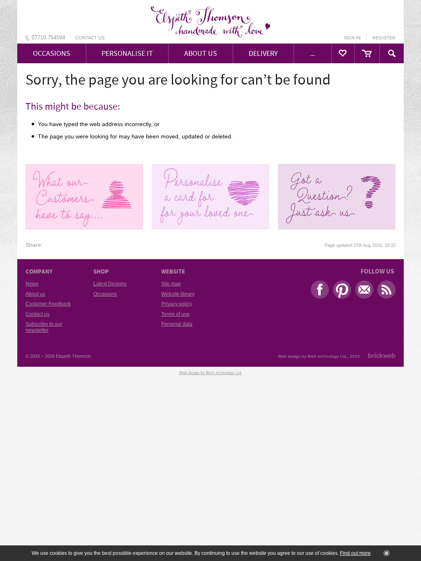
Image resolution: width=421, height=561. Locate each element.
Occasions (105, 294)
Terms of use (175, 314)
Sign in (352, 37)
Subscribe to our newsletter (43, 327)
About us (35, 294)
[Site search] (392, 53)
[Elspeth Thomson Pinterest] (340, 291)
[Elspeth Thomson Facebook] (318, 291)
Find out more (355, 553)
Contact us (89, 37)
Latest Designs (110, 284)
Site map (171, 284)
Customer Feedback (48, 304)
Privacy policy (176, 304)
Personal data (176, 324)
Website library (177, 294)
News (31, 284)
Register (384, 37)
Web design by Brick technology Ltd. (312, 356)
